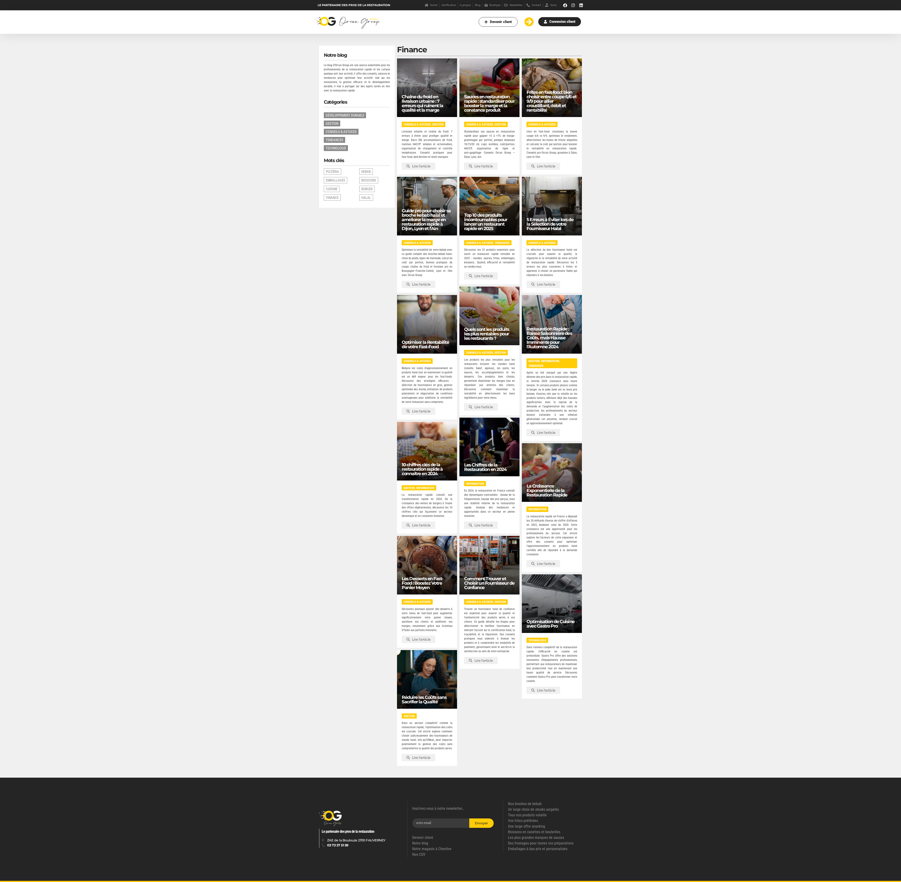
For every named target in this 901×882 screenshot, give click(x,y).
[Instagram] (573, 5)
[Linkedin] (581, 5)
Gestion (437, 124)
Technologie (537, 640)
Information (550, 361)
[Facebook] (565, 5)
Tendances (502, 243)
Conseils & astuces (417, 124)
